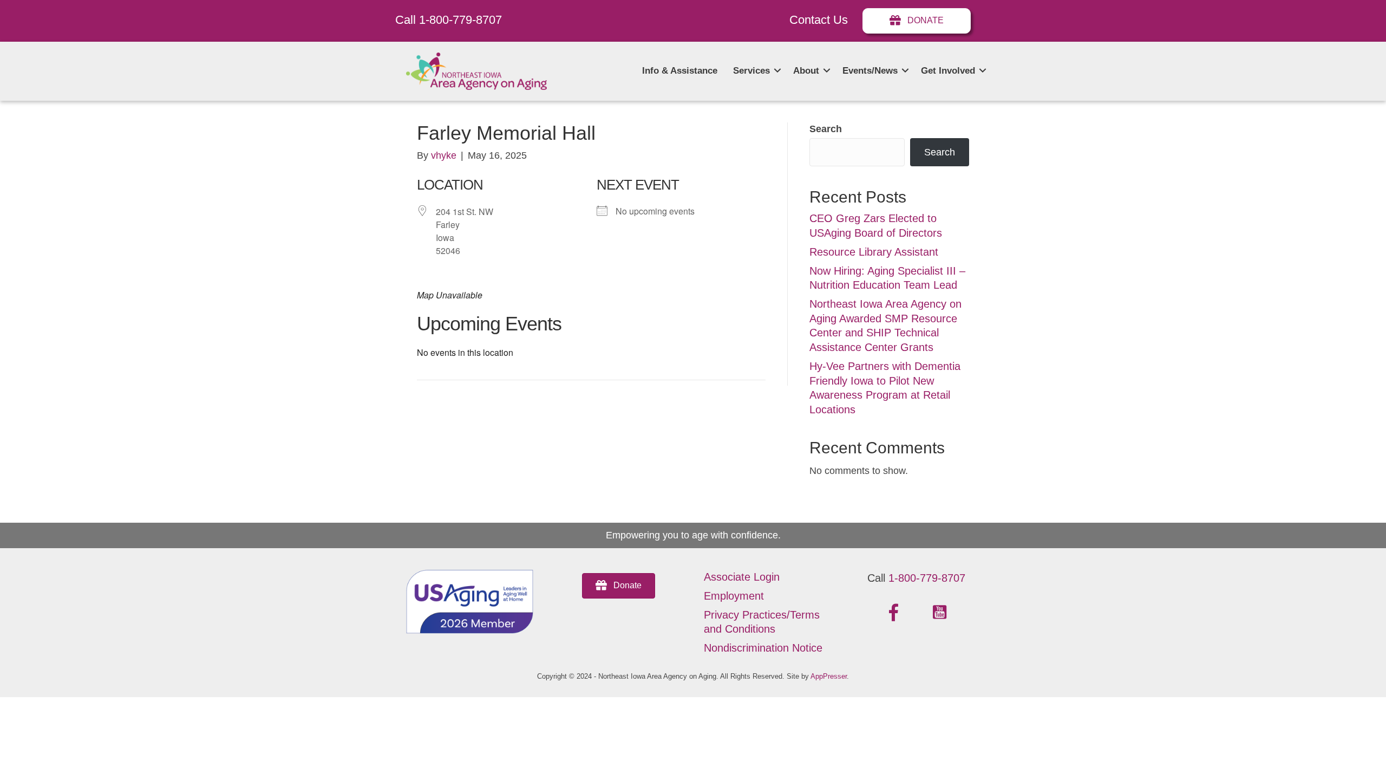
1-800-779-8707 (926, 578)
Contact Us (818, 20)
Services (751, 71)
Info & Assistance (679, 71)
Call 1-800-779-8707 (448, 20)
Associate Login (742, 577)
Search (825, 128)
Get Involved (948, 71)
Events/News (870, 71)
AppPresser (828, 676)
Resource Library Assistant (873, 252)
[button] (777, 70)
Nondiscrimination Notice (763, 648)
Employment (734, 596)
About (806, 71)
